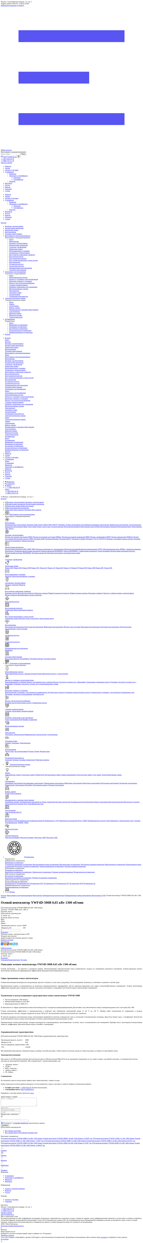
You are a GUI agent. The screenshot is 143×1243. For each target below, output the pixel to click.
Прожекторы (9, 785)
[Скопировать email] (18, 156)
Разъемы (20, 804)
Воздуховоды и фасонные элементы (18, 591)
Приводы (22, 585)
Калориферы (24, 659)
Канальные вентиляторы (14, 527)
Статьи (7, 191)
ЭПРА (26, 823)
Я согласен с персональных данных (24, 1123)
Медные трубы (24, 618)
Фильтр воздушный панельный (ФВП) (19, 537)
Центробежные (86, 525)
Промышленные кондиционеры (16, 648)
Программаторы (112, 821)
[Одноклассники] (5, 944)
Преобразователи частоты (96, 821)
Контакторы (89, 802)
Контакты (8, 183)
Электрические (25, 743)
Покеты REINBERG (71, 551)
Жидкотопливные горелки (14, 726)
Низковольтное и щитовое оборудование (19, 800)
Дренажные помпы (12, 618)
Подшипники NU (62, 883)
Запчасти (8, 576)
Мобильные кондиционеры (53, 627)
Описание (4, 960)
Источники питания (12, 821)
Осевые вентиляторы (73, 525)
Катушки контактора (63, 802)
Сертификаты (18, 179)
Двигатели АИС (52, 837)
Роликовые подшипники (14, 870)
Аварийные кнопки (12, 802)
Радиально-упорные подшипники (27, 866)
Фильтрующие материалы (14, 547)
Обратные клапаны (41, 593)
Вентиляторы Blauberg (72, 527)
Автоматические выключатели (31, 802)
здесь (32, 1093)
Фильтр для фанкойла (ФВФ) (100, 537)
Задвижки (8, 760)
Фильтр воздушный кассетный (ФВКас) (47, 537)
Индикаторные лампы (53, 775)
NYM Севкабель (15, 793)
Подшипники (10, 440)
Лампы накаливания (68, 775)
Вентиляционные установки (15, 574)
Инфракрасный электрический (35, 734)
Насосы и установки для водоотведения (19, 680)
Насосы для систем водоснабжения (17, 701)
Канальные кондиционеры (14, 627)
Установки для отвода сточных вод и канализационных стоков (35, 684)
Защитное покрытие (133, 549)
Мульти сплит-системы (72, 627)
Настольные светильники (110, 783)
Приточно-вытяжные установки (23, 576)
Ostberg (45, 525)
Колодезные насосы (24, 703)
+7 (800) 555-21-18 (7, 161)
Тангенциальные (135, 525)
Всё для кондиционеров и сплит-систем (19, 616)
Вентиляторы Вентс (124, 527)
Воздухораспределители (13, 608)
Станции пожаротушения (14, 709)
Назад (11, 239)
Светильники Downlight (23, 785)
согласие (104, 1237)
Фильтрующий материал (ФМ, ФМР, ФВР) (20, 549)
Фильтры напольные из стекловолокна (50, 549)
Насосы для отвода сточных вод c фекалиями (69, 682)
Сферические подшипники (41, 872)
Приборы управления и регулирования (19, 718)
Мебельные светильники (73, 783)
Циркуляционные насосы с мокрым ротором (21, 674)
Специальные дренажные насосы (98, 682)
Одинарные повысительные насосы (77, 692)
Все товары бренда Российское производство (21, 1133)
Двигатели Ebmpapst (12, 837)
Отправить (5, 1125)
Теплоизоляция (10, 749)
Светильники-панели (40, 785)
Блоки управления (48, 802)
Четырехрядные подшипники (84, 872)
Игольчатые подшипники (14, 876)
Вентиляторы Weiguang (108, 527)
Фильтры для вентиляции (14, 535)
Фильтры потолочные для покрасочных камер (63, 553)
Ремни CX (67, 568)
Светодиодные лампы (84, 775)
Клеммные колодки (78, 802)
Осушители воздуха (12, 635)
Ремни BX (59, 568)
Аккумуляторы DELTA (13, 812)
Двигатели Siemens (27, 837)
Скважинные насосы (39, 703)
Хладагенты (34, 618)
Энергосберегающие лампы (112, 775)
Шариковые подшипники (14, 863)
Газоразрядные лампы (13, 775)
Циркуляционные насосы (14, 672)
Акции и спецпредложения (15, 1188)
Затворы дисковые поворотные (24, 760)
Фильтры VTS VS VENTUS (96, 539)
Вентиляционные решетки (23, 610)
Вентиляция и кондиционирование (17, 357)
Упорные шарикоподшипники (75, 866)
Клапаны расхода (11, 593)
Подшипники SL (89, 883)
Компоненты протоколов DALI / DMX (73, 821)
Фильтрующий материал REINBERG (18, 553)
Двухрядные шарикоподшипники (92, 864)
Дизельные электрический (14, 734)
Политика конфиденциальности (12, 1226)
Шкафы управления (30, 720)
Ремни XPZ (9, 568)
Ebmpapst (30, 525)
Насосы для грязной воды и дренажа (39, 682)
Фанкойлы (9, 650)
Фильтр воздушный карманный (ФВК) (76, 537)
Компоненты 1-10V (52, 821)
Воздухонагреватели (12, 659)
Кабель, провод (10, 792)
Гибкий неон (39, 775)
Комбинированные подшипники (16, 887)
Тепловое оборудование (13, 657)
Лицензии (17, 178)
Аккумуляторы (10, 810)
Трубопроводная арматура (14, 758)
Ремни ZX (43, 568)
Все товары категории (13, 1131)
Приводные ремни (11, 566)
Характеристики (14, 960)
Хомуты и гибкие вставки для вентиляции (118, 593)
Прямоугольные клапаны (79, 593)
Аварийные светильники (14, 783)
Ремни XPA (18, 568)
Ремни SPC (100, 568)
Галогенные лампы (28, 775)
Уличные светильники (56, 785)
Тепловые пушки (11, 741)
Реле (25, 804)
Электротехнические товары (15, 419)
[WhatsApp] (11, 944)
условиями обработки (20, 1123)
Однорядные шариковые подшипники (18, 864)
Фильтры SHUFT (65, 539)
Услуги (7, 185)
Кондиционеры (10, 625)
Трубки (36, 751)
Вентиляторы (10, 523)
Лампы (7, 773)
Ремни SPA (83, 568)
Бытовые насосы (11, 703)
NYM (7, 793)
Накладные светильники (91, 783)
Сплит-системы (21, 629)
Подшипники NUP (76, 883)
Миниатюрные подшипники (115, 864)
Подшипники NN (23, 883)
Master (25, 527)
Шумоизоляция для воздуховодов (30, 595)
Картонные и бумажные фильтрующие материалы (23, 551)
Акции (7, 168)
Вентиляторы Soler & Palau (90, 527)
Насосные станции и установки (16, 690)
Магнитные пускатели (131, 802)
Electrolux (61, 525)
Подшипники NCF (36, 883)
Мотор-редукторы (11, 829)
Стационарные (52, 734)
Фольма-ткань (45, 751)
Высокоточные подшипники (70, 864)
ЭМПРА (21, 823)
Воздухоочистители (12, 602)
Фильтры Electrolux (52, 539)
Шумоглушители (11, 595)
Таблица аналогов (27, 541)
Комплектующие (11, 819)
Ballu (50, 525)
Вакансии (12, 174)
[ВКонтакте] (2, 944)
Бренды (7, 187)
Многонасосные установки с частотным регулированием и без (27, 692)
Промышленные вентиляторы (15, 525)
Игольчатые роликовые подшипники (18, 878)
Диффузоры (9, 610)
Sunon (39, 527)
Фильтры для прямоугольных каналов (119, 539)
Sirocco (11, 528)
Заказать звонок (6, 163)
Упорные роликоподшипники (62, 872)
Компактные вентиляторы (119, 525)
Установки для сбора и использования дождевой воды (24, 694)
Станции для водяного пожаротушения (19, 711)
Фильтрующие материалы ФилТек (122, 551)
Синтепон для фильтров (13, 559)
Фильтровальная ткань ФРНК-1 (114, 549)
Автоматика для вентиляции (15, 583)
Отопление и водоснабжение (15, 393)
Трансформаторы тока (35, 804)
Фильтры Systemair (78, 539)
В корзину (4, 932)
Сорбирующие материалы (88, 551)
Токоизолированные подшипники (51, 866)
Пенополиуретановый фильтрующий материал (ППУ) (83, 549)
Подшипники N (10, 883)
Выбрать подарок (7, 940)
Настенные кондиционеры (109, 627)
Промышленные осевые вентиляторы (78, 895)
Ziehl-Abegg (38, 525)
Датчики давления (11, 585)
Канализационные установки (15, 682)
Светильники (10, 781)
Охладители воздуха (12, 642)
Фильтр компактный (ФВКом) (122, 537)
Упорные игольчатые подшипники (44, 878)
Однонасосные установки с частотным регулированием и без (112, 692)
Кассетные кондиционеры (33, 627)
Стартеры (136, 821)
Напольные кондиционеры (90, 627)
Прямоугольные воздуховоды (58, 593)
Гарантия (8, 189)
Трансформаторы (11, 823)
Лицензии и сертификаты (18, 176)
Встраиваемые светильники (33, 783)
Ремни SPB (91, 568)
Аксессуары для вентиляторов (53, 527)
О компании (9, 172)
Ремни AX (51, 568)
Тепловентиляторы (36, 659)
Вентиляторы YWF (99, 895)
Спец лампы (96, 775)
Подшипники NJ (50, 883)
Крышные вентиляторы (100, 525)
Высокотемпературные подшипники (46, 864)
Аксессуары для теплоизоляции (16, 751)
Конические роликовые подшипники (18, 872)
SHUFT (55, 525)
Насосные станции (57, 692)
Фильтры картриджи (39, 553)
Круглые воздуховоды (26, 593)
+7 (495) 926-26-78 (7, 159)
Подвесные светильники (128, 783)
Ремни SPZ (108, 568)
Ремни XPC (35, 568)
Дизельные (15, 743)
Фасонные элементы (95, 593)
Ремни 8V (75, 568)
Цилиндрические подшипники (16, 881)
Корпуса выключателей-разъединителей (108, 802)
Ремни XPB (26, 568)
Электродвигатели (11, 836)
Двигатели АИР (40, 837)
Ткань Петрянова (104, 551)
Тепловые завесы (50, 659)
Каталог (4, 223)
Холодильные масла (46, 618)
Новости (8, 166)
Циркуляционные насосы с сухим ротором (52, 674)
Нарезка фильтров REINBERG (52, 551)
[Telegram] (16, 944)
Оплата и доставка (11, 170)
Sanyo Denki (32, 527)
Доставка (23, 960)
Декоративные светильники (54, 783)
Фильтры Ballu (39, 539)
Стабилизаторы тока (125, 821)
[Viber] (8, 944)
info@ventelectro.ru (27, 1089)
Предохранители (11, 804)
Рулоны (31, 751)
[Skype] (14, 944)
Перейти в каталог (7, 1235)
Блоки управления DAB (13, 720)
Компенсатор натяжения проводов (32, 821)
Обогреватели (10, 733)
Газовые (8, 743)
